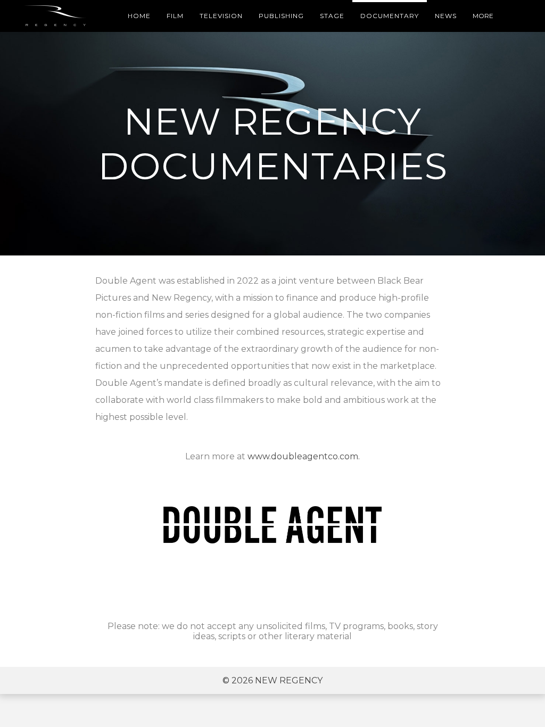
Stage (332, 16)
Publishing (281, 16)
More (483, 16)
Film (175, 16)
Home (139, 16)
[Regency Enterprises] (57, 16)
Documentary (389, 16)
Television (221, 16)
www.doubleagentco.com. (303, 456)
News (446, 16)
